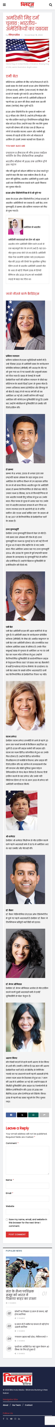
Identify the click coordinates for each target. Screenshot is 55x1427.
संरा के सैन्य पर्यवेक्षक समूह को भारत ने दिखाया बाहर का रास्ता (21, 1295)
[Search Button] (50, 5)
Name (10, 1180)
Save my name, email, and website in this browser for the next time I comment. (28, 1222)
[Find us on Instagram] (15, 1418)
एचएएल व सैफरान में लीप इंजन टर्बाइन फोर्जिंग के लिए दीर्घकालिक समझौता (26, 154)
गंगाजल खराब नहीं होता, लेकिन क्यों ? (31, 1336)
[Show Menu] (4, 5)
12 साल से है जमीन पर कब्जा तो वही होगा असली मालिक (32, 1326)
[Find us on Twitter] (7, 1418)
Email (9, 1193)
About (5, 1405)
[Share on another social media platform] (44, 1115)
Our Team (16, 1405)
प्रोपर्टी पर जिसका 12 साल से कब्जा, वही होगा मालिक (31, 1313)
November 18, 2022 (34, 35)
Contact (28, 1405)
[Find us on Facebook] (3, 1418)
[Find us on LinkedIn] (19, 1418)
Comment (12, 1143)
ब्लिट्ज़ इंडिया (14, 35)
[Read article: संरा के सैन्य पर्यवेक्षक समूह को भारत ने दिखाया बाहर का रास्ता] (27, 1272)
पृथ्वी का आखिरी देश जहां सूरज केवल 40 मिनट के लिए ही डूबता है (32, 1348)
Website (10, 1206)
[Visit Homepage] (27, 5)
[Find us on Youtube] (11, 1418)
